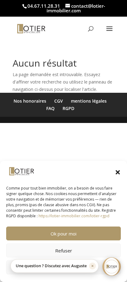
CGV (58, 101)
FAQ (50, 108)
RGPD (68, 108)
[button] (118, 172)
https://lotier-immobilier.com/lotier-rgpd (74, 216)
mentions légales (89, 101)
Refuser (63, 250)
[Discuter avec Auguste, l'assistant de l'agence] (111, 266)
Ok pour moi (63, 234)
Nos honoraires (30, 101)
